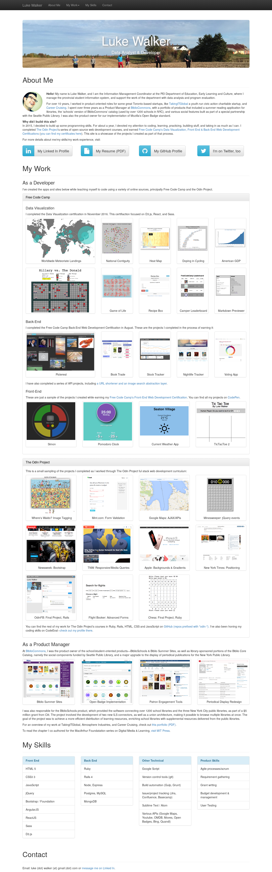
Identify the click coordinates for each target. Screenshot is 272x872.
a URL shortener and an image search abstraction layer (132, 383)
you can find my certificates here (61, 133)
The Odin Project (47, 129)
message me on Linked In (98, 868)
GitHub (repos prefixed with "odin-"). (186, 626)
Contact (107, 5)
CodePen (234, 397)
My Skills (90, 5)
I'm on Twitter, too (227, 150)
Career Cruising (56, 108)
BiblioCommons (141, 108)
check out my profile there (76, 630)
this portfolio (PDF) (164, 725)
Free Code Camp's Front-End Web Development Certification (148, 397)
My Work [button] (71, 5)
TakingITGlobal (178, 104)
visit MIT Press (160, 731)
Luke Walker (32, 5)
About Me (54, 5)
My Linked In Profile (53, 150)
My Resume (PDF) (111, 150)
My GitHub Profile (168, 150)
